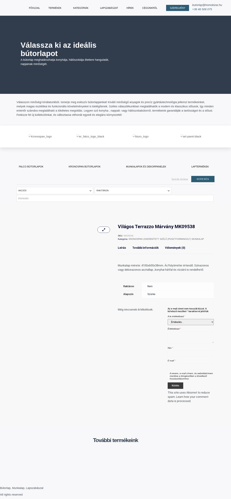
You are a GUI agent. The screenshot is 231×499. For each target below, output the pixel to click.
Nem (150, 286)
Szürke (151, 294)
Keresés (203, 179)
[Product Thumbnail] (103, 230)
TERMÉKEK (54, 8)
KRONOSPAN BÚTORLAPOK (85, 166)
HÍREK (130, 8)
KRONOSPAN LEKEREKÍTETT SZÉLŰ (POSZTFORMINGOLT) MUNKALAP (166, 239)
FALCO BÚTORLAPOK (31, 166)
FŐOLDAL (34, 8)
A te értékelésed (176, 316)
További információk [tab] (145, 247)
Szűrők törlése (180, 179)
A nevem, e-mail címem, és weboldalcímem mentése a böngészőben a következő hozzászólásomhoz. (191, 376)
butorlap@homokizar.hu (207, 5)
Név (170, 348)
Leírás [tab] (122, 247)
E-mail (171, 360)
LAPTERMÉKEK (200, 166)
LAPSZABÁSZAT (109, 8)
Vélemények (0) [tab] (175, 247)
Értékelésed (174, 328)
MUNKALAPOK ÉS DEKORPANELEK (146, 166)
